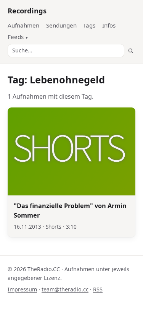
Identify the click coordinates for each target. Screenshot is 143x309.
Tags (89, 25)
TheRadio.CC (43, 269)
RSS (98, 289)
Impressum (22, 289)
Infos (109, 25)
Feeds (16, 37)
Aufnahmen (23, 25)
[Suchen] (130, 50)
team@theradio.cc (65, 289)
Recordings (27, 10)
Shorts (53, 226)
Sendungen (61, 25)
